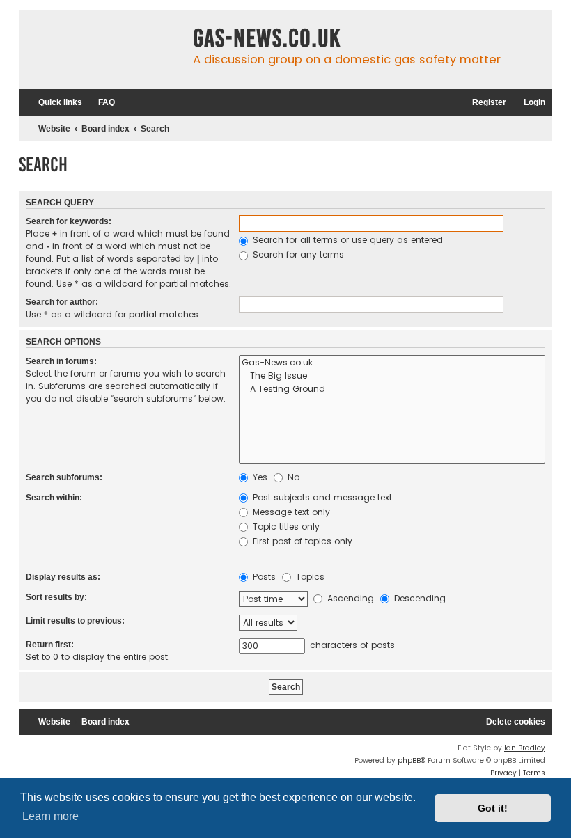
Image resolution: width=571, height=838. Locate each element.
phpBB (409, 760)
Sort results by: (56, 597)
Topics (308, 577)
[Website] (102, 50)
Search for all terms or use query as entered (346, 240)
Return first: (50, 644)
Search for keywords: (68, 221)
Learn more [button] (50, 816)
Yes (258, 477)
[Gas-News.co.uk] (392, 363)
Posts (263, 577)
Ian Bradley (524, 748)
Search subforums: (64, 477)
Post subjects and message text (321, 497)
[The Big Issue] (392, 376)
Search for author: (62, 302)
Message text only (290, 512)
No (292, 477)
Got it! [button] (493, 808)
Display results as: (63, 577)
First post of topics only (301, 541)
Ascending (349, 598)
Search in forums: (61, 361)
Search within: (54, 498)
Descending (418, 598)
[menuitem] (100, 102)
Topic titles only (285, 526)
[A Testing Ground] (392, 389)
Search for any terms (297, 254)
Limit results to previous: (75, 621)
